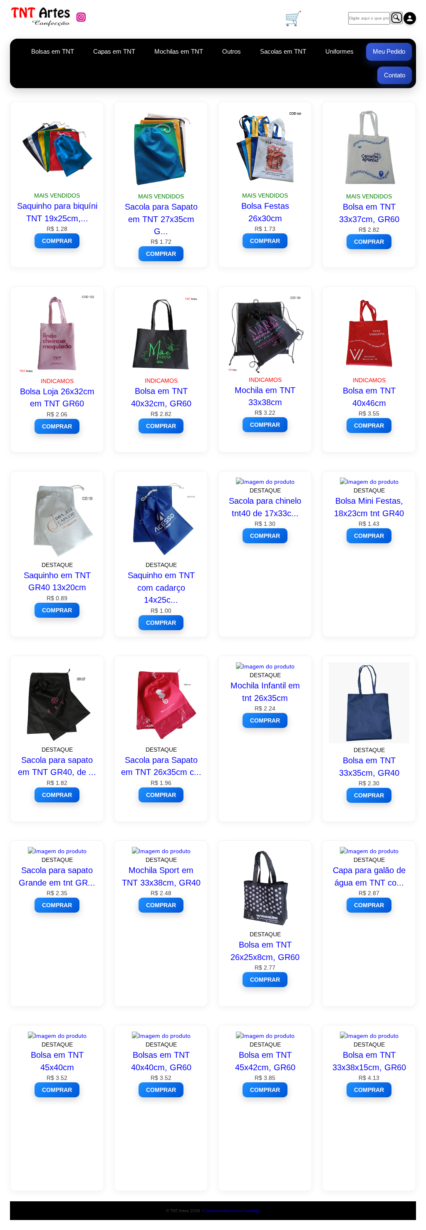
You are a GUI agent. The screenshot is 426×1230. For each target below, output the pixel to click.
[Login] (410, 18)
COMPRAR (57, 241)
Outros (231, 51)
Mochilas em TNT (178, 51)
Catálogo (251, 1210)
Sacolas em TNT (283, 51)
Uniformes (339, 51)
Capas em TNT (114, 51)
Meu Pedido (389, 51)
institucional (230, 1210)
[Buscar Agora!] (397, 18)
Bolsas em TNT (52, 51)
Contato (394, 75)
